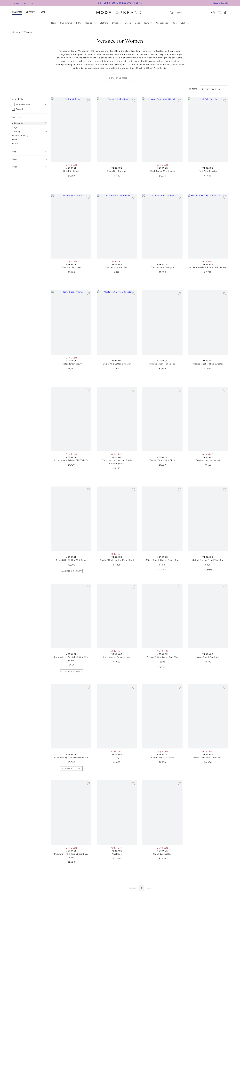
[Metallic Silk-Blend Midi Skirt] (208, 716)
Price (14, 166)
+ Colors (162, 569)
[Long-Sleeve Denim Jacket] (117, 616)
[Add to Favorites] (88, 101)
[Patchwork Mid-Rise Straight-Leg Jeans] (71, 812)
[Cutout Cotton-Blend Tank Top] (208, 519)
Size (14, 151)
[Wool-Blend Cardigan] (208, 616)
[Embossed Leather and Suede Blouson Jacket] (117, 419)
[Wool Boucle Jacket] (71, 226)
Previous (132, 888)
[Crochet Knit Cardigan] (162, 226)
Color (15, 159)
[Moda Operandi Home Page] (120, 12)
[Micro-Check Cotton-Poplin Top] (162, 519)
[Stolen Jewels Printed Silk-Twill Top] (71, 419)
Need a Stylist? (220, 3)
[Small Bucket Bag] (162, 812)
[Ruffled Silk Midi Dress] (162, 716)
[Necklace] (117, 812)
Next (149, 888)
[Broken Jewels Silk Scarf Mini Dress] (208, 226)
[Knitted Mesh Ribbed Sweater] (208, 322)
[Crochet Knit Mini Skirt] (117, 226)
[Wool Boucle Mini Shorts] (162, 129)
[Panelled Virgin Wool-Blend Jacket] (71, 716)
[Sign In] (213, 13)
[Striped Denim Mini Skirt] (162, 419)
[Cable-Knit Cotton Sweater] (117, 322)
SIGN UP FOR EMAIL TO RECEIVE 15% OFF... (120, 3)
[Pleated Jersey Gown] (71, 322)
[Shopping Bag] (226, 13)
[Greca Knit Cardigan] (117, 129)
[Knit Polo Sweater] (208, 129)
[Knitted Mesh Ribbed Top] (162, 322)
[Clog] (117, 716)
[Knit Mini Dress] (71, 129)
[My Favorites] (220, 13)
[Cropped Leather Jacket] (208, 419)
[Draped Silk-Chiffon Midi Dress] (71, 519)
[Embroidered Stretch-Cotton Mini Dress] (71, 616)
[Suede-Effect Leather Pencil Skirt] (117, 519)
